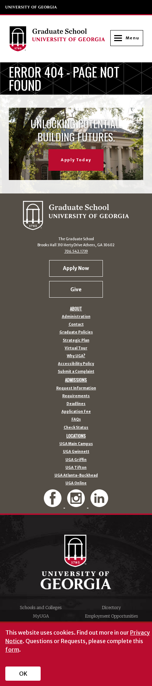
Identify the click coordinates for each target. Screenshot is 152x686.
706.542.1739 (76, 251)
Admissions (76, 380)
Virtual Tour (76, 348)
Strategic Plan (76, 340)
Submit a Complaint (76, 371)
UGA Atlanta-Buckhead (76, 475)
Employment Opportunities (111, 616)
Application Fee (76, 412)
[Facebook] (53, 504)
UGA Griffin (76, 460)
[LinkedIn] (99, 504)
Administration (76, 317)
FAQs (76, 419)
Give (76, 289)
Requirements (76, 396)
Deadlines (76, 404)
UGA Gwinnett (76, 452)
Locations (76, 436)
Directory (111, 607)
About (76, 309)
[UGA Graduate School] (59, 39)
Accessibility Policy (76, 364)
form (12, 649)
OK (23, 673)
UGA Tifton (76, 467)
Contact (76, 324)
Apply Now (76, 268)
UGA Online (76, 483)
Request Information (76, 388)
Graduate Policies (76, 332)
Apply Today (76, 159)
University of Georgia (31, 7)
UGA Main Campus (76, 444)
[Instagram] (76, 504)
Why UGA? (76, 356)
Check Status (76, 427)
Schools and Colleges (41, 607)
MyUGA (41, 616)
